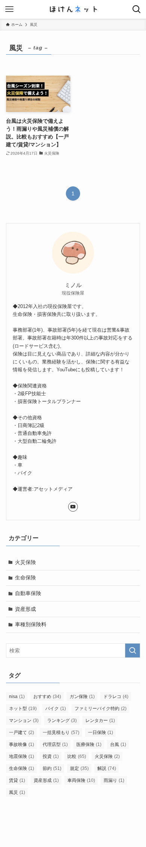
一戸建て (21, 732)
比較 (76, 756)
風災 (17, 792)
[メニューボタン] (9, 9)
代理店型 (55, 744)
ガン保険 (82, 696)
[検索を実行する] (132, 650)
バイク (55, 708)
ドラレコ (115, 696)
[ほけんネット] (73, 9)
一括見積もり (61, 732)
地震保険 (21, 756)
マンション (24, 720)
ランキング (62, 720)
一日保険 (100, 732)
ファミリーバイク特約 (100, 708)
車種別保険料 (30, 624)
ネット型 (23, 708)
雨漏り (114, 780)
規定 (79, 768)
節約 (52, 768)
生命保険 (25, 578)
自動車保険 (28, 593)
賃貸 (17, 780)
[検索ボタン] (136, 9)
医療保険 (88, 744)
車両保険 (81, 780)
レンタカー (100, 720)
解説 (106, 768)
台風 (118, 744)
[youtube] (73, 507)
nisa (17, 696)
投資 (51, 756)
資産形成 (25, 609)
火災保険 (25, 562)
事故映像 (21, 744)
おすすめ (47, 696)
